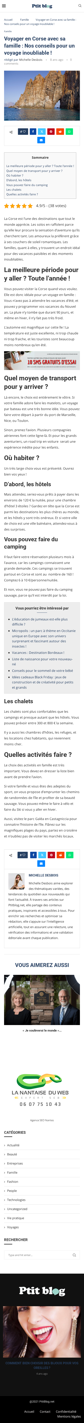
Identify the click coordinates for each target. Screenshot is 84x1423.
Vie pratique (15, 1218)
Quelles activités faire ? (22, 194)
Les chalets (13, 189)
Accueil (8, 19)
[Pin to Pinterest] (51, 131)
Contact (45, 1411)
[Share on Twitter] (42, 131)
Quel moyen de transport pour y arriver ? (34, 171)
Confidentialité (66, 1411)
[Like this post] (24, 131)
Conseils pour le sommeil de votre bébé (42, 670)
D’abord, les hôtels (18, 180)
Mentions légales (69, 1416)
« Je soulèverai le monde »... (42, 1030)
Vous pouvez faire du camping (27, 185)
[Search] (80, 6)
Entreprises (15, 1163)
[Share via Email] (41, 140)
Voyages (13, 1227)
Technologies (16, 1200)
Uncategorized (17, 1209)
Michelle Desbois (30, 60)
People (12, 1191)
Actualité (13, 1145)
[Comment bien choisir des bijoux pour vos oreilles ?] (42, 1332)
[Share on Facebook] (33, 131)
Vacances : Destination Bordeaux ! (38, 652)
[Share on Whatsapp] (69, 131)
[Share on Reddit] (60, 131)
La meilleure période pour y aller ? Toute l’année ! (40, 166)
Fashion (12, 1181)
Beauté (12, 1154)
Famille (24, 19)
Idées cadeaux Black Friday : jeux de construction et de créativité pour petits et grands (42, 682)
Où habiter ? (14, 175)
